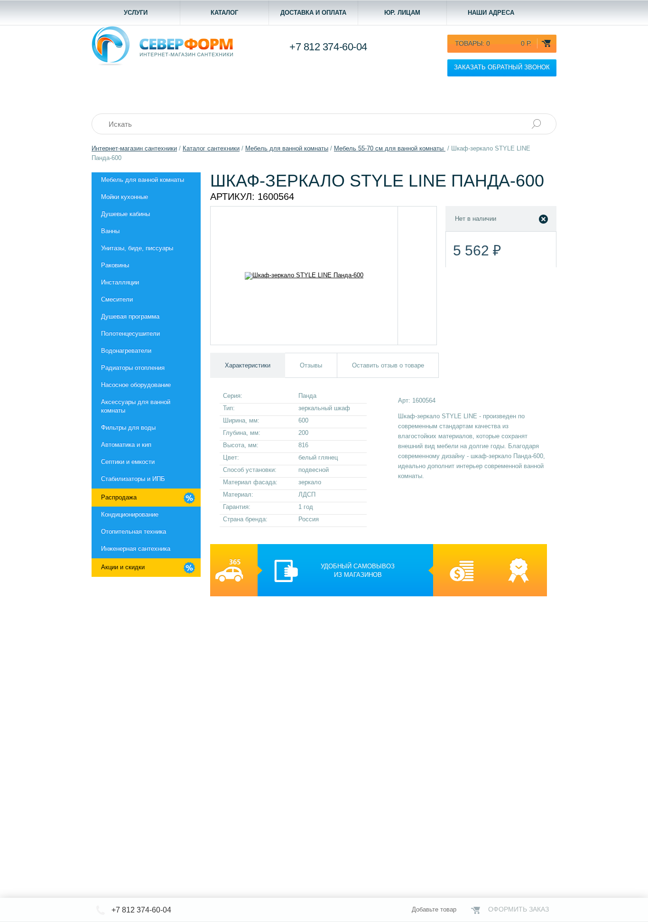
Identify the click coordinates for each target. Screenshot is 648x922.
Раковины (115, 265)
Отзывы (311, 365)
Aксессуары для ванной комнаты (135, 406)
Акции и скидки (123, 567)
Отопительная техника (133, 531)
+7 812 (328, 47)
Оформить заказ (518, 909)
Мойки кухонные (124, 196)
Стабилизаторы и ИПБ (133, 478)
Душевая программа (130, 316)
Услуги (136, 12)
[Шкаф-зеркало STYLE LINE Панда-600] (304, 276)
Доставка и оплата (313, 12)
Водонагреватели (126, 350)
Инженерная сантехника (135, 548)
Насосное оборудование (136, 384)
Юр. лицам (402, 12)
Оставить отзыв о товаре (388, 365)
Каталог (224, 12)
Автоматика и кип (126, 444)
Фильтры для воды (128, 427)
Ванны (110, 231)
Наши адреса (491, 12)
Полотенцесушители (130, 333)
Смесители (117, 299)
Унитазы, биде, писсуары (137, 248)
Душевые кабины (125, 213)
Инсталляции (120, 282)
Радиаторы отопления (133, 367)
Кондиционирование (129, 514)
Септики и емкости (128, 461)
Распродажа (119, 497)
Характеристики (247, 365)
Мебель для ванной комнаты (142, 179)
